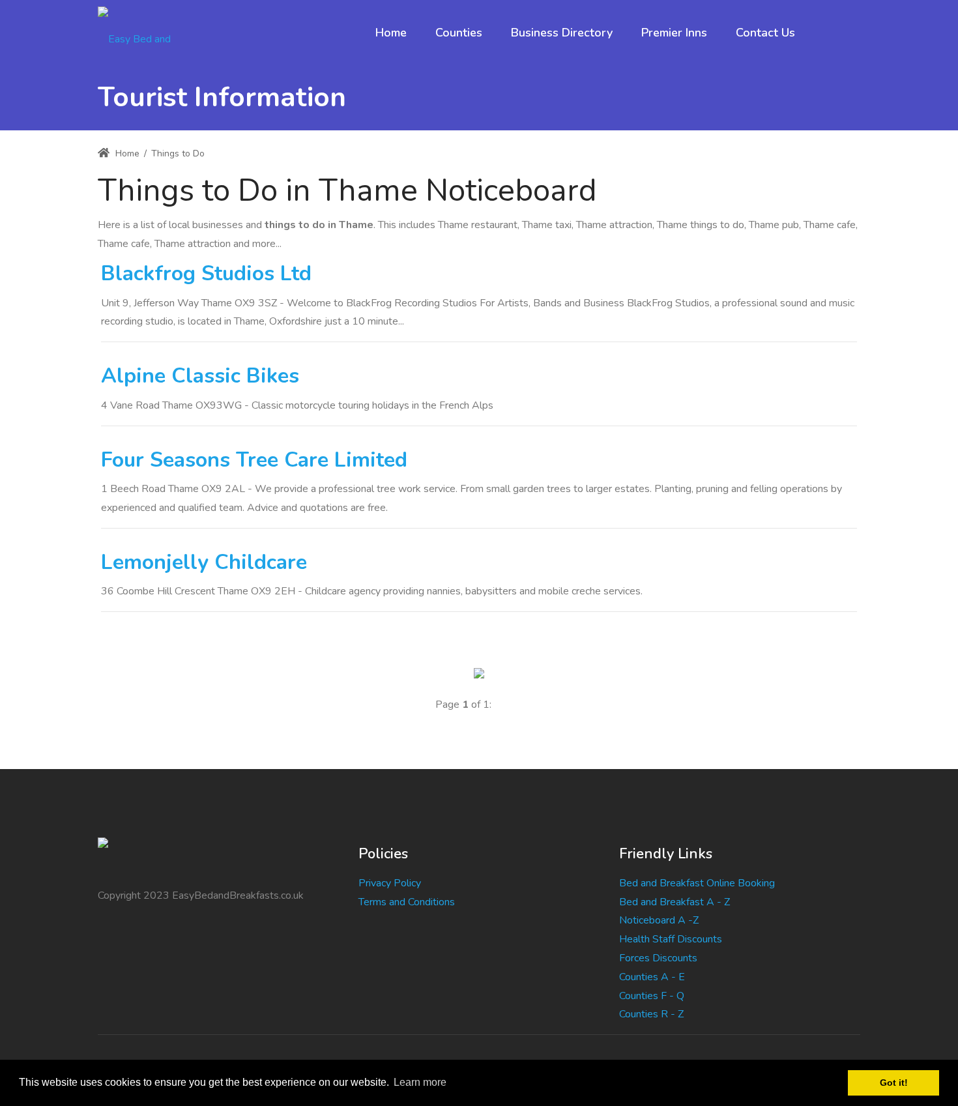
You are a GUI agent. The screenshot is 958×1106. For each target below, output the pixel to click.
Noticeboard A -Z (659, 920)
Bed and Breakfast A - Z (674, 902)
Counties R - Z (651, 1014)
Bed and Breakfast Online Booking (697, 883)
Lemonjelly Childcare (204, 562)
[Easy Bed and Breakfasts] (146, 32)
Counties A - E (652, 977)
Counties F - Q (651, 996)
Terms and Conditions (406, 902)
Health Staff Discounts (670, 939)
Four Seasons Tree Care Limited (254, 460)
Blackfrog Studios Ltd (206, 273)
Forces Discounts (658, 958)
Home (126, 153)
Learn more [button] (420, 1082)
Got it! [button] (894, 1082)
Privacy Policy (389, 883)
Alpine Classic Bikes (200, 376)
